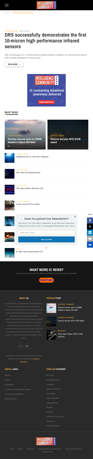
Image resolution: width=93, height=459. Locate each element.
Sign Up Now (46, 239)
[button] (46, 218)
